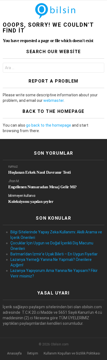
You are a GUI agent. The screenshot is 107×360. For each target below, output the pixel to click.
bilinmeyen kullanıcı (21, 196)
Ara (98, 68)
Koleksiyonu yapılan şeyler (30, 201)
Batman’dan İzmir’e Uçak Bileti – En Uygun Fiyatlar (54, 254)
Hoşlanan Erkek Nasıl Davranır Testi (39, 172)
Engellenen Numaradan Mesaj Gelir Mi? (42, 187)
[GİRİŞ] (101, 11)
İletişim (32, 353)
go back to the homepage (48, 125)
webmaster (53, 100)
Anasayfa (14, 353)
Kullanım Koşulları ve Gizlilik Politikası (72, 353)
